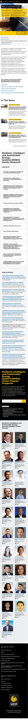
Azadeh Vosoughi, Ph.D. (7, 594)
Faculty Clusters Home (6, 650)
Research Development (6, 687)
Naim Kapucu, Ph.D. (6, 336)
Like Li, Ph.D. (17, 499)
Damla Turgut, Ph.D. (7, 343)
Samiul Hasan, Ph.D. (9, 350)
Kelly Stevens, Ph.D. (17, 283)
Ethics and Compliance (6, 685)
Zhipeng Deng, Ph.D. (19, 443)
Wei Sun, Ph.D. (11, 320)
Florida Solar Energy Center (7, 90)
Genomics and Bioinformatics (8, 658)
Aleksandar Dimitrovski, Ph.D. (7, 463)
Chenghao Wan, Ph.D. (19, 594)
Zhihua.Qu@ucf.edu (6, 43)
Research (3, 681)
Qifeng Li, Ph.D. (14, 278)
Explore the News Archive (19, 145)
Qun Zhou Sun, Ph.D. (19, 557)
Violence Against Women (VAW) (8, 671)
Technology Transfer (6, 683)
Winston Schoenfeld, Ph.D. (19, 539)
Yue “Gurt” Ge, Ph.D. (19, 482)
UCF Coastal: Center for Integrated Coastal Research (13, 669)
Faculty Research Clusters (12, 6)
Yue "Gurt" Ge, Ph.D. (12, 348)
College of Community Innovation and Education (12, 92)
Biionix (2, 652)
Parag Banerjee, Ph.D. (13, 358)
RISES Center (4, 84)
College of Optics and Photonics (8, 88)
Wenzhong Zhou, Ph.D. (7, 632)
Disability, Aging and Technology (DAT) (10, 656)
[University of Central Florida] (9, 2)
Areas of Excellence (5, 689)
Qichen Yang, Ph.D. (19, 612)
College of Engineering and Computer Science (12, 86)
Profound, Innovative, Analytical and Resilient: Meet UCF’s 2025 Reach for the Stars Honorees (18, 108)
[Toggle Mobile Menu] (27, 1)
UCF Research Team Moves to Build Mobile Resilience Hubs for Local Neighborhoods (18, 136)
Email (4, 448)
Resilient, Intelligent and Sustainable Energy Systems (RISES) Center (11, 666)
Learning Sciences (5, 660)
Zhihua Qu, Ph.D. (5, 39)
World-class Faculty (5, 679)
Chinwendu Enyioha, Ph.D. (19, 463)
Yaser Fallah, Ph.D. (6, 482)
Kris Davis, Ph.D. (5, 443)
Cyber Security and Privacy (7, 654)
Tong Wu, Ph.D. (5, 612)
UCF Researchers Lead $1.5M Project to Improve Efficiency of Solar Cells (18, 123)
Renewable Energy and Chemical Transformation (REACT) (13, 663)
